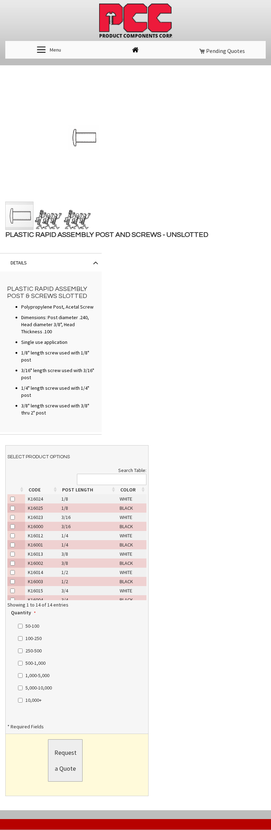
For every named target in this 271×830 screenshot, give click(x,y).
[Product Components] (135, 21)
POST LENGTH (77, 489)
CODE (35, 489)
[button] (48, 216)
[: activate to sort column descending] (16, 489)
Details (19, 262)
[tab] (51, 262)
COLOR (128, 489)
